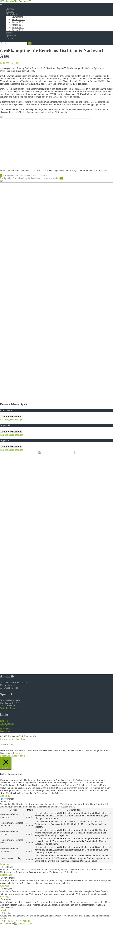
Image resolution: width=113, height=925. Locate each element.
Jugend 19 (17, 25)
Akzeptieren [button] (19, 755)
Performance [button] (6, 875)
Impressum (5, 728)
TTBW (3, 726)
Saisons (9, 32)
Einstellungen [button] (6, 755)
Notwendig (9, 798)
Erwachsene (18, 19)
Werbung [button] (4, 896)
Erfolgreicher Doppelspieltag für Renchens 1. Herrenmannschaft (31, 178)
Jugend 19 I (17, 22)
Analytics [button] (4, 885)
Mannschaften (12, 14)
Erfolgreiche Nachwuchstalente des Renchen (24, 175)
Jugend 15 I (17, 30)
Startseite (10, 9)
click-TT (4, 720)
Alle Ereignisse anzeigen (11, 419)
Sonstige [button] (4, 910)
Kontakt (9, 38)
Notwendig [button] (5, 796)
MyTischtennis (7, 723)
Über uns (10, 11)
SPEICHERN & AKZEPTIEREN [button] (16, 921)
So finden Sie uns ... (9, 708)
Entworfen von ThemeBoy (12, 739)
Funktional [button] (5, 864)
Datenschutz (5, 731)
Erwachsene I (18, 17)
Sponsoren (11, 35)
